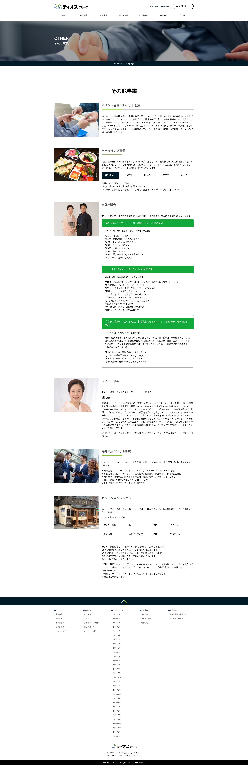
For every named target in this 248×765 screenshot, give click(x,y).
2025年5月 (117, 614)
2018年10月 (117, 677)
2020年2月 (117, 661)
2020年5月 (117, 652)
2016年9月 (117, 732)
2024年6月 (117, 623)
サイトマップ (61, 631)
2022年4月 (117, 631)
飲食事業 (59, 619)
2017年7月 (117, 698)
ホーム (58, 610)
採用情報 (87, 610)
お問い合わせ (184, 6)
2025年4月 (117, 619)
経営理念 (144, 623)
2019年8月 (117, 665)
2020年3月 (117, 656)
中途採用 (166, 6)
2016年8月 (117, 736)
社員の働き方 (89, 627)
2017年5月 (117, 707)
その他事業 (60, 627)
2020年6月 (117, 648)
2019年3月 (117, 673)
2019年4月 (117, 669)
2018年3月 (117, 686)
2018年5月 (117, 682)
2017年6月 (117, 703)
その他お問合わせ (176, 619)
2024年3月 (117, 627)
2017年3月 (117, 711)
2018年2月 (117, 690)
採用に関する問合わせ (178, 614)
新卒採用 (155, 6)
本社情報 (144, 614)
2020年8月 (117, 644)
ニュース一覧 (118, 610)
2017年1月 (117, 719)
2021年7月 (117, 635)
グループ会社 (146, 619)
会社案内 (144, 610)
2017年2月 (117, 715)
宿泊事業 (59, 614)
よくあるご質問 (90, 631)
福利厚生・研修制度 (91, 623)
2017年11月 (117, 694)
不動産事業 (60, 623)
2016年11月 (117, 728)
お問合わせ (174, 610)
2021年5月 (117, 640)
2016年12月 (117, 724)
